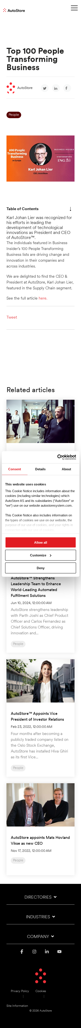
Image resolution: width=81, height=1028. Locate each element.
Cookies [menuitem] (40, 991)
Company (38, 937)
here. (43, 299)
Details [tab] (40, 469)
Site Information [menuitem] (17, 1006)
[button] (74, 7)
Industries (38, 917)
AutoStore (25, 88)
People (14, 115)
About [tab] (66, 469)
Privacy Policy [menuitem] (20, 991)
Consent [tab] (14, 469)
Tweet (11, 318)
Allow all (40, 542)
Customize (38, 555)
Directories (38, 897)
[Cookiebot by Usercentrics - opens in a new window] (57, 457)
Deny (40, 568)
